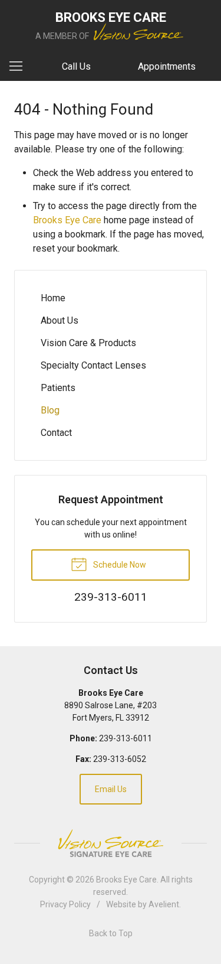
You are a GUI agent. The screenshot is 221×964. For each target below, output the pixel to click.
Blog (50, 410)
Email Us (111, 789)
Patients (58, 387)
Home (53, 298)
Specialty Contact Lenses (93, 365)
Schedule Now (118, 564)
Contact (56, 432)
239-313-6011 (125, 738)
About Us (59, 320)
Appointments (167, 66)
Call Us (76, 66)
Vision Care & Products (88, 343)
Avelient (164, 904)
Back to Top (111, 933)
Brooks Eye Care (67, 220)
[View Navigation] (20, 67)
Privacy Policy (65, 904)
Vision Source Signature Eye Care (111, 843)
